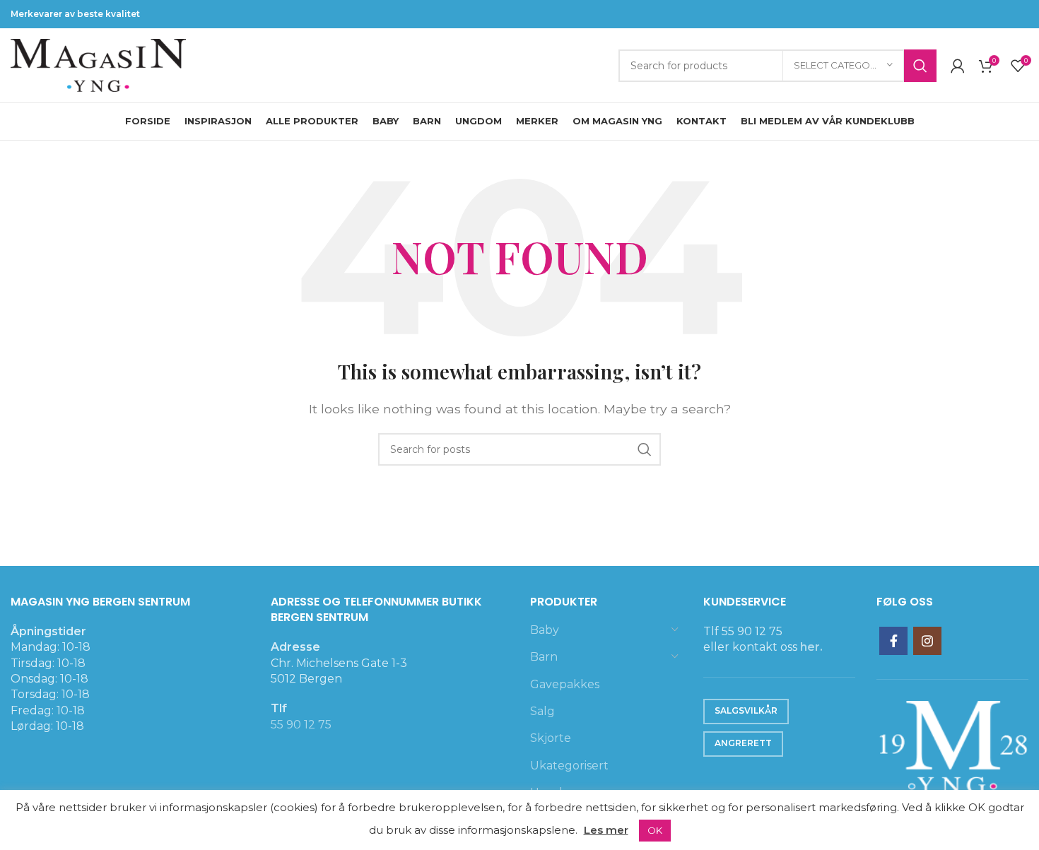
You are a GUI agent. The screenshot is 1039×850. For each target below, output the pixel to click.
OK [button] (654, 830)
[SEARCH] (920, 65)
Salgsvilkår (746, 710)
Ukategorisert (569, 765)
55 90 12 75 (301, 724)
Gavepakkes (564, 684)
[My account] (958, 66)
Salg (542, 711)
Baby (544, 630)
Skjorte (550, 738)
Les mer (606, 830)
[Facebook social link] (893, 641)
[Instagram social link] (927, 641)
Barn (544, 656)
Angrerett (743, 743)
